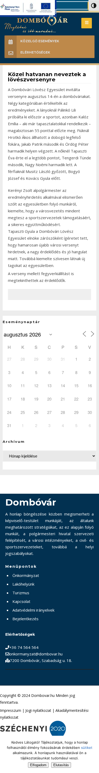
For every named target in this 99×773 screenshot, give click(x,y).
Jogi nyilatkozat (38, 710)
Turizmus (20, 592)
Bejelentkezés (25, 618)
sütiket (86, 747)
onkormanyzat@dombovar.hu (36, 653)
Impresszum (10, 710)
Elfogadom (38, 765)
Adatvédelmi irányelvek (33, 610)
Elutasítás (61, 765)
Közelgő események (39, 41)
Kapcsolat (21, 601)
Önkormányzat (25, 575)
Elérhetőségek (35, 52)
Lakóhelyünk (23, 584)
